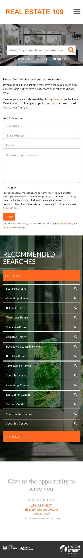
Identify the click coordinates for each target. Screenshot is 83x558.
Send (9, 217)
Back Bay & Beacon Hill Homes (24, 346)
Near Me (59, 59)
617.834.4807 (43, 505)
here (55, 99)
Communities (16, 436)
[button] (71, 50)
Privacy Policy (10, 208)
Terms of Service (12, 227)
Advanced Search (29, 59)
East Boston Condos (18, 394)
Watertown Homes (17, 317)
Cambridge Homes (17, 298)
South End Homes (16, 375)
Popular (12, 276)
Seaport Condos (16, 404)
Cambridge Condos (17, 385)
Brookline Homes (16, 356)
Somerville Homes (16, 327)
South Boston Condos (19, 414)
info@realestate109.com (43, 509)
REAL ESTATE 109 (34, 12)
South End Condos (17, 423)
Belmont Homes (15, 308)
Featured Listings (16, 288)
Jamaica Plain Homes (18, 365)
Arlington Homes (16, 336)
